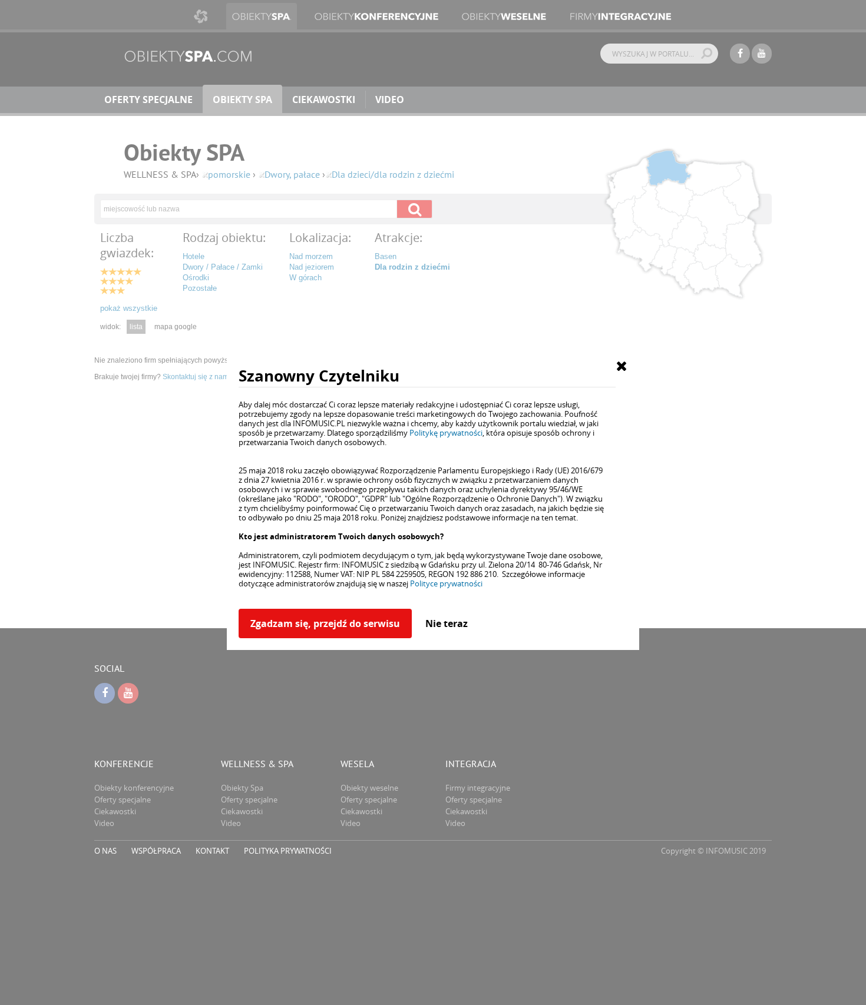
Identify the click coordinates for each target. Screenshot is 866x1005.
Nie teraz (446, 623)
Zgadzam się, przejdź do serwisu (325, 623)
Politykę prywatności (445, 432)
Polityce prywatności (446, 583)
